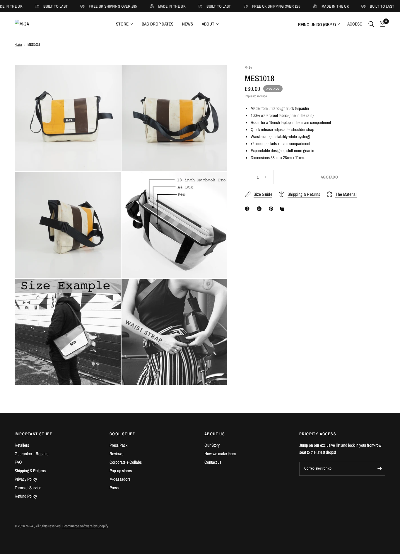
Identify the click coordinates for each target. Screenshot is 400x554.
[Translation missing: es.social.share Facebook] (248, 208)
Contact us (212, 462)
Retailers (22, 445)
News (187, 24)
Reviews (116, 454)
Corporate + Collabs (126, 462)
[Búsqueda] (371, 24)
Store (122, 24)
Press (114, 488)
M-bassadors (120, 479)
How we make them (220, 454)
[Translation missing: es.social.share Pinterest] (272, 208)
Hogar (18, 44)
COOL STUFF (122, 434)
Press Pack (118, 445)
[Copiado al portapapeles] (283, 208)
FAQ (18, 462)
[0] (381, 24)
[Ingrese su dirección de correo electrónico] (379, 469)
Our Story (212, 445)
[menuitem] (124, 24)
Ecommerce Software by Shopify (85, 526)
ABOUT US (214, 434)
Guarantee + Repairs (31, 454)
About (208, 24)
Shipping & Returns (30, 471)
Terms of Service (28, 488)
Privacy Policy (26, 479)
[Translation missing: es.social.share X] (260, 208)
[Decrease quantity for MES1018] (249, 177)
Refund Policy (26, 496)
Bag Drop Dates (157, 24)
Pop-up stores (121, 471)
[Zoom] (108, 77)
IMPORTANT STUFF (33, 434)
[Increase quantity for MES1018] (265, 177)
